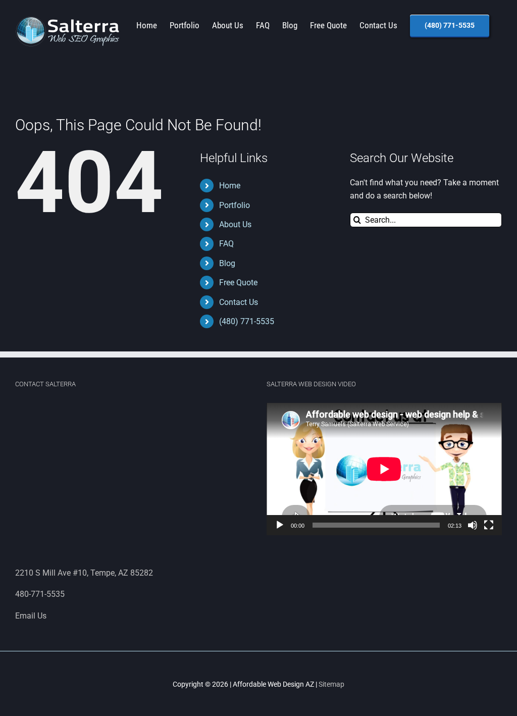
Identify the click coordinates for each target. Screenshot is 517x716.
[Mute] (473, 525)
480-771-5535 (40, 594)
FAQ (226, 243)
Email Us (30, 616)
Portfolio (234, 205)
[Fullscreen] (489, 525)
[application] (384, 469)
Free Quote (238, 282)
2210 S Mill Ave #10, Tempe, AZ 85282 (84, 573)
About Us (235, 224)
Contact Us (238, 302)
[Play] (280, 525)
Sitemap (331, 684)
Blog (227, 263)
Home (229, 185)
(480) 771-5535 (246, 321)
